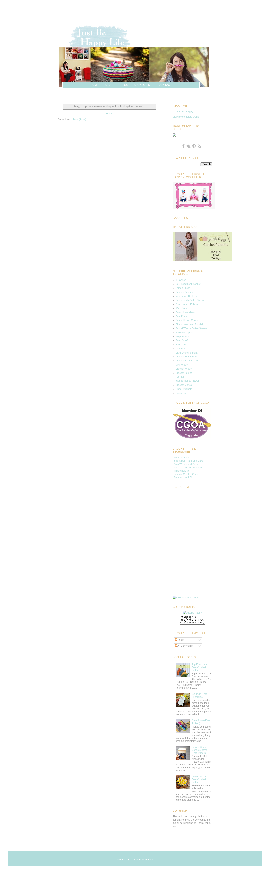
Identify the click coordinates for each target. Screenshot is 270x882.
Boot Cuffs (181, 344)
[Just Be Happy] (192, 612)
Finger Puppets (184, 389)
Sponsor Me (143, 84)
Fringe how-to (181, 471)
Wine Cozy (181, 308)
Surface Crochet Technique (188, 467)
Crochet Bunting (184, 292)
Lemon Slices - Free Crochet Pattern (200, 779)
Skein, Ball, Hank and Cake (188, 460)
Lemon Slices (183, 288)
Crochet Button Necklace (189, 356)
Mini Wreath (182, 364)
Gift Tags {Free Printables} (199, 695)
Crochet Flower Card (187, 360)
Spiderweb (181, 393)
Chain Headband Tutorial (189, 324)
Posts (180, 639)
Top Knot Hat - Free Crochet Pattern (199, 667)
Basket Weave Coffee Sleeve (191, 328)
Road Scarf (182, 340)
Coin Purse (182, 316)
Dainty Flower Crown (187, 320)
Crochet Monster (184, 385)
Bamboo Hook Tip (183, 477)
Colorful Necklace (185, 312)
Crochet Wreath (184, 368)
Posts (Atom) (79, 119)
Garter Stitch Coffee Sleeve (190, 300)
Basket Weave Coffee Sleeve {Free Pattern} (199, 750)
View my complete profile (186, 116)
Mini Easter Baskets (186, 296)
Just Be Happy (185, 111)
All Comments (185, 645)
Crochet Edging (184, 373)
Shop (108, 84)
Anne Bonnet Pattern (187, 304)
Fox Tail (180, 376)
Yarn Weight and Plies (186, 464)
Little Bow (181, 348)
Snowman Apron (184, 332)
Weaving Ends (182, 457)
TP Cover (181, 280)
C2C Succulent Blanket (188, 284)
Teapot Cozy (182, 336)
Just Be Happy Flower (187, 380)
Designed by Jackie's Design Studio (135, 859)
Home (94, 84)
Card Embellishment (186, 352)
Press (123, 84)
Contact (165, 84)
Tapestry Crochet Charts (186, 474)
